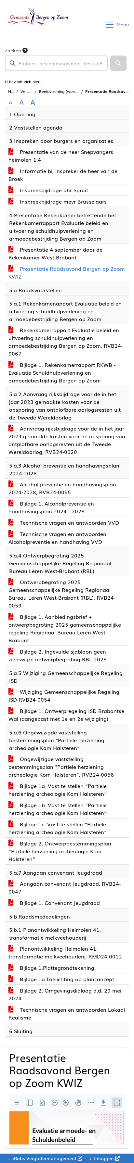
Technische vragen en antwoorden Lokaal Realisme (66, 1013)
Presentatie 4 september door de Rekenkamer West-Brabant (55, 253)
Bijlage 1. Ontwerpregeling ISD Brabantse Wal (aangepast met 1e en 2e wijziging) (66, 714)
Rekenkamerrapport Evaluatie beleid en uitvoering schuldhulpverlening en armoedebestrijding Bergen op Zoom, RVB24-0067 (65, 341)
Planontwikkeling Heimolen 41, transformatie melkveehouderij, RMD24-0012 (65, 952)
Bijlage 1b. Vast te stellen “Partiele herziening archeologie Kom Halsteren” (57, 809)
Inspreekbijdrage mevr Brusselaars (62, 201)
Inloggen (104, 1158)
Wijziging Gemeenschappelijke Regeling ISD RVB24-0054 (63, 695)
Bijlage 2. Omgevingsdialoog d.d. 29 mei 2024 (64, 994)
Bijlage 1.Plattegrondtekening (56, 967)
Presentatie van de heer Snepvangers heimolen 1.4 (60, 155)
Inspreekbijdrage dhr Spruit (53, 190)
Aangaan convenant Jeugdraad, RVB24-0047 (64, 887)
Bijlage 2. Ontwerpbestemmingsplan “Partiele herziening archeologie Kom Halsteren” (59, 851)
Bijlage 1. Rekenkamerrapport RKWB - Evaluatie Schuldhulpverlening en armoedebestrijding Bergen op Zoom (61, 372)
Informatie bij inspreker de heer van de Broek (62, 174)
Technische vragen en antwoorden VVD (68, 522)
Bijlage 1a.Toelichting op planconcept (66, 979)
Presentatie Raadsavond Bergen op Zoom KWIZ (66, 272)
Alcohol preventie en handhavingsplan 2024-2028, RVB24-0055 (62, 488)
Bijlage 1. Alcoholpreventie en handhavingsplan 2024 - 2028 (51, 507)
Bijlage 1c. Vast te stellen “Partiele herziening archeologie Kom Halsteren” (57, 828)
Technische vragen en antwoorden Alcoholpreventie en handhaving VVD (57, 537)
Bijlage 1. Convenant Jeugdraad (59, 903)
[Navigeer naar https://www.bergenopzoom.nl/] (37, 25)
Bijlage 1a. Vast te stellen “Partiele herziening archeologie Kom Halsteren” (57, 789)
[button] (118, 63)
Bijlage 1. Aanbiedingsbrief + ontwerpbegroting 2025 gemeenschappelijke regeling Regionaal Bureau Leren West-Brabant (64, 628)
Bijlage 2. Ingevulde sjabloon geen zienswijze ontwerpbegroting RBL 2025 (57, 655)
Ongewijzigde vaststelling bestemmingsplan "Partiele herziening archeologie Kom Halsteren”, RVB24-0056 (61, 766)
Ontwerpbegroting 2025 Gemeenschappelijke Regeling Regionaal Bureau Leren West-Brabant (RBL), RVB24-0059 (61, 593)
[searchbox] (56, 63)
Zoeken (13, 50)
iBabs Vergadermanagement (44, 1158)
